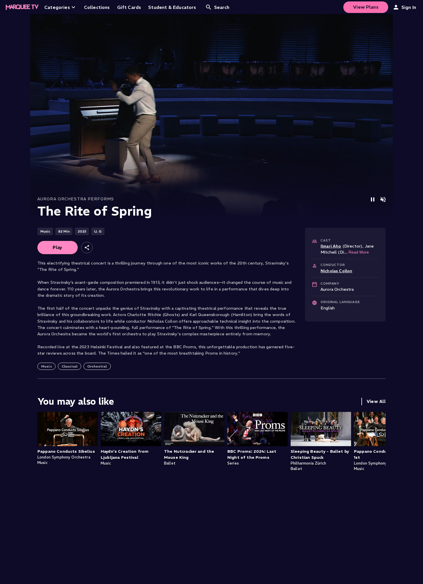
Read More (358, 252)
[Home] (22, 7)
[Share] (87, 247)
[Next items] (380, 446)
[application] (211, 116)
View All (376, 401)
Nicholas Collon (336, 270)
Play (57, 247)
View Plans (365, 7)
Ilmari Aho (331, 246)
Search (222, 7)
